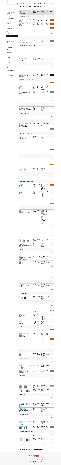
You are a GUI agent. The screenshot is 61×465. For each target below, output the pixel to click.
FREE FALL (20, 48)
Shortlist (45, 3)
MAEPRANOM (21, 256)
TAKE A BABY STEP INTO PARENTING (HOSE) (25, 23)
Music (9, 62)
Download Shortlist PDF (25, 6)
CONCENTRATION (21, 184)
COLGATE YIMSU (21, 442)
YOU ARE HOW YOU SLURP (23, 310)
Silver (34, 3)
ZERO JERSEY (21, 389)
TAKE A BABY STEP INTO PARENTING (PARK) (25, 19)
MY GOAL (20, 91)
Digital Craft (10, 28)
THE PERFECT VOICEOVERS (23, 225)
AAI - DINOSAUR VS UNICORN (23, 95)
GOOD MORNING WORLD (22, 168)
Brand (20, 12)
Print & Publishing (11, 70)
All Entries (51, 3)
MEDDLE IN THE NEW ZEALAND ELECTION (24, 385)
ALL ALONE (20, 107)
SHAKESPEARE (21, 136)
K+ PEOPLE (20, 198)
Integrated (10, 52)
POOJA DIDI (21, 176)
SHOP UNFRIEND (21, 74)
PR (8, 67)
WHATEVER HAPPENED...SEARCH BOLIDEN (24, 140)
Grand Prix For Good (11, 44)
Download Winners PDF (39, 6)
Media (9, 57)
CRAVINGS (20, 70)
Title (20, 11)
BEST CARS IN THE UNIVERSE (23, 58)
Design (9, 23)
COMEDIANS (21, 265)
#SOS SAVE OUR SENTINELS (23, 243)
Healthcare (10, 47)
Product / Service (22, 13)
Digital (9, 25)
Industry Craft (10, 49)
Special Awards (10, 75)
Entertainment (10, 33)
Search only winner (11, 9)
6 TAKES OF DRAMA (22, 314)
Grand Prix (22, 3)
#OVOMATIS (21, 100)
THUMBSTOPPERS (21, 288)
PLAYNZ (20, 296)
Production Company (43, 12)
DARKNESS (20, 417)
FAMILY (20, 353)
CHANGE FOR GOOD (22, 434)
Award (51, 11)
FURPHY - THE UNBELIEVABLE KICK (23, 33)
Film (9, 36)
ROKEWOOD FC (21, 239)
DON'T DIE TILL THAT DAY (22, 370)
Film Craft (10, 38)
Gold (28, 3)
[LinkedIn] (34, 456)
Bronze (39, 3)
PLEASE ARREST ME (21, 210)
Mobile (9, 60)
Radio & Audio (10, 72)
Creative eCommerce (12, 15)
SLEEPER (20, 86)
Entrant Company (34, 12)
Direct (9, 31)
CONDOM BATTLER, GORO (23, 329)
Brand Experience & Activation (11, 13)
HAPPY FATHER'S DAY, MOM (23, 252)
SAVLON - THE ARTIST (22, 40)
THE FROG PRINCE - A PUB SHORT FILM (24, 403)
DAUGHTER (20, 321)
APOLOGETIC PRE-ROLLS (22, 284)
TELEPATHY (20, 191)
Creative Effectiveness (12, 18)
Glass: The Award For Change (11, 42)
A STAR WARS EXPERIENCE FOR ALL (24, 277)
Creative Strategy (11, 20)
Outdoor (9, 65)
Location (38, 11)
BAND (20, 116)
